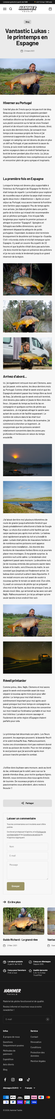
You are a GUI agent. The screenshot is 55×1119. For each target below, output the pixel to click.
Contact (34, 1037)
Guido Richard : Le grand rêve (20, 939)
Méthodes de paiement (9, 1052)
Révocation (36, 1042)
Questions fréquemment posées (13, 1044)
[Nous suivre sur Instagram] (13, 1080)
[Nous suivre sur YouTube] (21, 1080)
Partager (30, 803)
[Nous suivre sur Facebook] (5, 1080)
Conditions (36, 1047)
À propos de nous (11, 1037)
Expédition (8, 1059)
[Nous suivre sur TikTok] (28, 1080)
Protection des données (38, 1054)
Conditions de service (31, 835)
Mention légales (38, 1061)
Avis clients (8, 1064)
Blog (27, 22)
